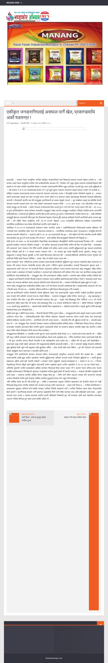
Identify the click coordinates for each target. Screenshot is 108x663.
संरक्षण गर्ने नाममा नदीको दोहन (75, 417)
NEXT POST (81, 414)
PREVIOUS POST (28, 414)
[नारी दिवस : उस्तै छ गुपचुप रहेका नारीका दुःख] (14, 418)
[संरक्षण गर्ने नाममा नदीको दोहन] (94, 512)
